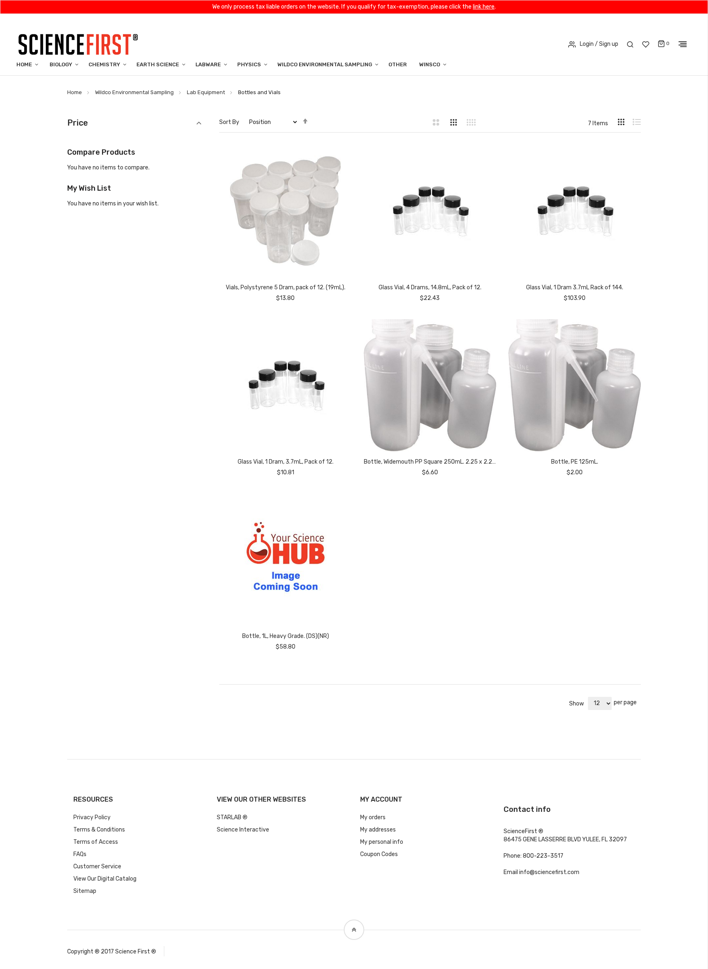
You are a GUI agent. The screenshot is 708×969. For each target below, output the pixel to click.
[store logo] (77, 43)
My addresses (378, 829)
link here (484, 6)
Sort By (229, 122)
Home (24, 64)
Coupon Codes (379, 854)
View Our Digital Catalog (104, 878)
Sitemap (84, 891)
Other (397, 64)
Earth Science (157, 64)
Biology (61, 64)
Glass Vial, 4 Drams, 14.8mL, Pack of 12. (430, 287)
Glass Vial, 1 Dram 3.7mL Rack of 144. (574, 287)
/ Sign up (606, 44)
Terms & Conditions (99, 829)
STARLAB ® (232, 817)
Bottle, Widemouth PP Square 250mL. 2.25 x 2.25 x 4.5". (430, 461)
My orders (373, 817)
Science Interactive (243, 829)
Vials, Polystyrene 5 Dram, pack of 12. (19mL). (285, 287)
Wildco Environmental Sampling (324, 64)
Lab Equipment (206, 92)
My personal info (381, 841)
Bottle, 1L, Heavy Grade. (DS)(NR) (285, 636)
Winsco (429, 64)
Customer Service (97, 866)
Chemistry (104, 64)
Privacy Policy (92, 817)
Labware (208, 64)
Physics (249, 64)
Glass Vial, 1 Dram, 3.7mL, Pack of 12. (286, 461)
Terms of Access (95, 841)
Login (587, 44)
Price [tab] (77, 123)
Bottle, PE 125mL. (574, 461)
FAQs (79, 854)
